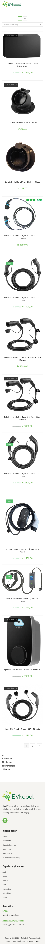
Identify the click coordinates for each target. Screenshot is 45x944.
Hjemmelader (8, 765)
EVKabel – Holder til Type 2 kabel (22, 122)
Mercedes (6, 889)
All (3, 755)
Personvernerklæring (11, 857)
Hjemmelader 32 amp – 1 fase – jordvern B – (22, 669)
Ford (4, 885)
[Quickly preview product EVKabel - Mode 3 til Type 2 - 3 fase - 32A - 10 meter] (41, 319)
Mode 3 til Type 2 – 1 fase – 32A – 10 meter (22, 729)
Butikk (5, 836)
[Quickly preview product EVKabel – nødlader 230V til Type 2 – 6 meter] (41, 495)
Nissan (5, 880)
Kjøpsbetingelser (9, 845)
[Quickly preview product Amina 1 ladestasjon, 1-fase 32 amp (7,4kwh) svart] (41, 35)
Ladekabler (7, 758)
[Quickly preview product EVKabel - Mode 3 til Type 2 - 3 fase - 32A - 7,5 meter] (41, 438)
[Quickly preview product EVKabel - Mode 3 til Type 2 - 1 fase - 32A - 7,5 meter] (41, 257)
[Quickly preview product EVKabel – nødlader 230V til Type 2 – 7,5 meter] (41, 570)
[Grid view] (20, 18)
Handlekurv (7, 853)
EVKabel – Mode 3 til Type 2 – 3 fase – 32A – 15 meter (22, 418)
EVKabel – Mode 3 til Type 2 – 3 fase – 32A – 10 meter (22, 358)
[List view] (25, 18)
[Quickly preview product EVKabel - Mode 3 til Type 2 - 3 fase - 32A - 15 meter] (41, 378)
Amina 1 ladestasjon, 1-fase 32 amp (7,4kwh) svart (23, 64)
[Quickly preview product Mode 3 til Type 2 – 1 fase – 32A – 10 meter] (41, 688)
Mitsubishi (6, 893)
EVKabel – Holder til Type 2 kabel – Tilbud (22, 182)
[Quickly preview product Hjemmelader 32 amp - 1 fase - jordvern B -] (41, 620)
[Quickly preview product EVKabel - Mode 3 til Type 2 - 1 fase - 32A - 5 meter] (41, 200)
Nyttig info (6, 849)
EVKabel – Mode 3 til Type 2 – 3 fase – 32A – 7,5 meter (22, 474)
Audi (4, 872)
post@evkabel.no (10, 915)
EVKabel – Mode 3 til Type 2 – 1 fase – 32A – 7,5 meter (22, 298)
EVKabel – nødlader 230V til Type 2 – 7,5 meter (23, 599)
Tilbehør (6, 769)
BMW (4, 876)
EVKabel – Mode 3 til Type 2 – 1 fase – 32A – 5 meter (22, 236)
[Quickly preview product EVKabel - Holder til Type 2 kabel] (41, 84)
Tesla (4, 897)
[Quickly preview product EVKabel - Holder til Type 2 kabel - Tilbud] (41, 141)
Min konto (6, 841)
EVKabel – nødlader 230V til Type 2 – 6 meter (22, 550)
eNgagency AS (34, 941)
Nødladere (7, 762)
